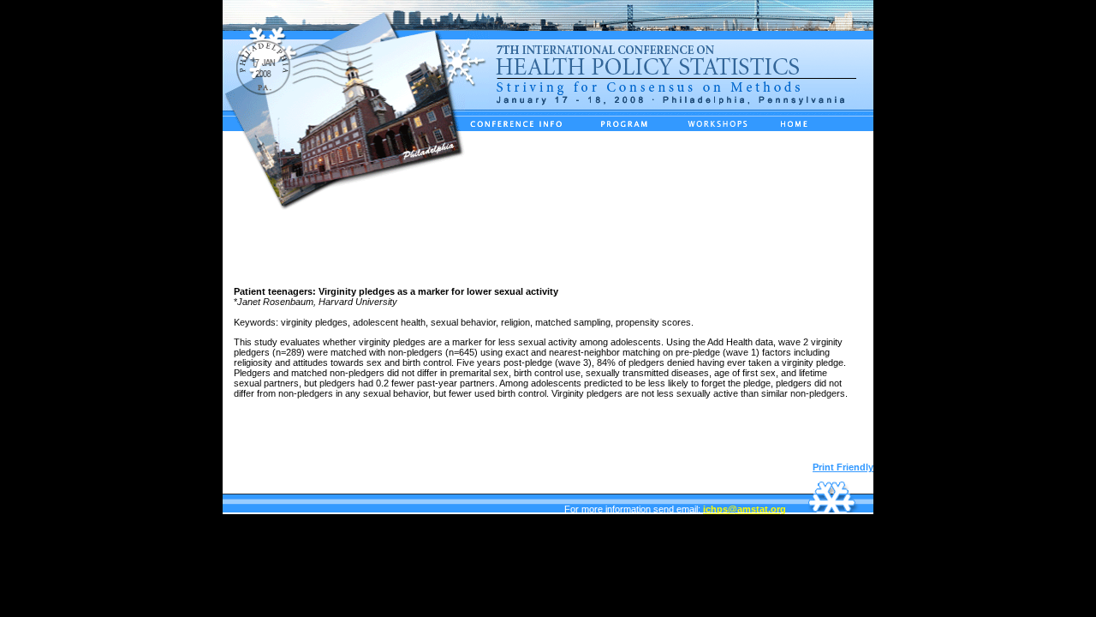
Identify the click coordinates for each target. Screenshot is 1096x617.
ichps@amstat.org (744, 509)
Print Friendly (843, 467)
